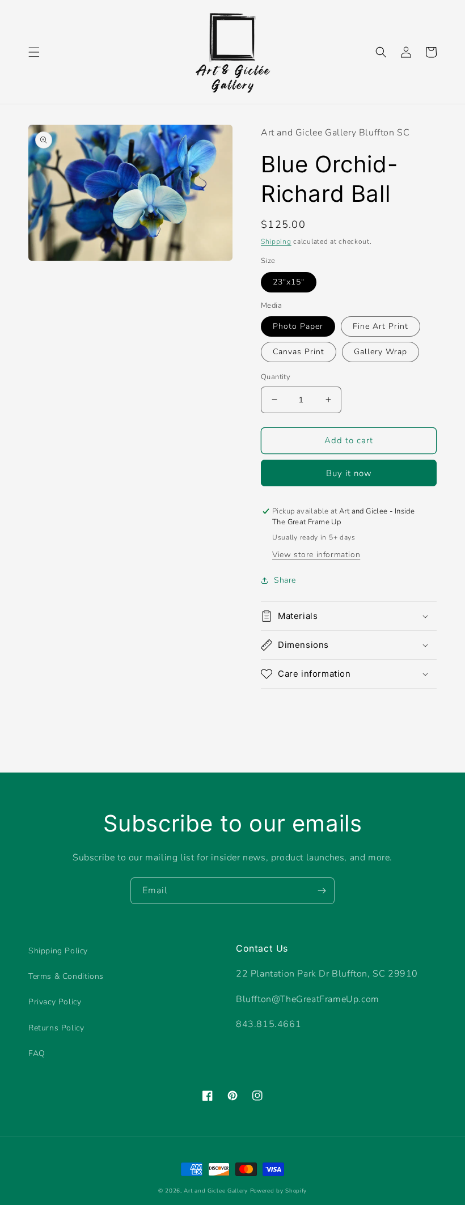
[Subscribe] (321, 890)
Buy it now (349, 473)
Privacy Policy (54, 1001)
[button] (34, 52)
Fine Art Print (380, 326)
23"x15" (289, 282)
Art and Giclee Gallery (215, 1191)
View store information (316, 554)
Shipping (276, 241)
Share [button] (285, 580)
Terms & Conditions (66, 976)
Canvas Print (298, 351)
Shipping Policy (58, 950)
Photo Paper (298, 326)
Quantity (275, 377)
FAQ (36, 1053)
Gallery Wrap (380, 351)
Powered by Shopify (278, 1191)
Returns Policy (56, 1027)
